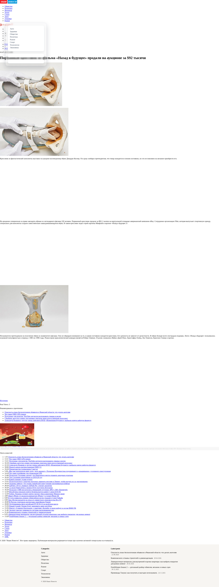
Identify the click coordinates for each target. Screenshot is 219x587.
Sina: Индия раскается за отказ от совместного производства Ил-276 (34, 500)
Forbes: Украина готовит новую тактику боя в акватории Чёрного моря (36, 494)
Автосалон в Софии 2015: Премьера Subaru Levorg (176, 448)
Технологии (45, 574)
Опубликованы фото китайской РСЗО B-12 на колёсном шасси (33, 504)
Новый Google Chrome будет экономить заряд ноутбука (30, 506)
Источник (4, 401)
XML (7, 537)
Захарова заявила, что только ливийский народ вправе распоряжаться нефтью (39, 484)
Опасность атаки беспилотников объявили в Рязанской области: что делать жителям (37, 412)
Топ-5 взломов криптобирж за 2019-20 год (25, 477)
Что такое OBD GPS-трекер (15, 414)
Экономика (45, 577)
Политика (8, 8)
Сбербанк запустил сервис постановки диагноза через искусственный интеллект (36, 418)
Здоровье (8, 19)
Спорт (7, 15)
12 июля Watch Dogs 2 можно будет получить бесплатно (31, 488)
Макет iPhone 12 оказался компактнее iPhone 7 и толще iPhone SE (33, 496)
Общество (8, 6)
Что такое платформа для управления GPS (25, 473)
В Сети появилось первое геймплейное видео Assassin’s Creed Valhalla (35, 498)
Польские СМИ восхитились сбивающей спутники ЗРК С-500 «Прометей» (38, 490)
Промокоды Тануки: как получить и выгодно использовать (146, 448)
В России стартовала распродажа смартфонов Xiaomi (30, 502)
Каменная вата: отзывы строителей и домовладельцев (15, 448)
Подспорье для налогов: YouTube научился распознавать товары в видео (33, 416)
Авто (7, 17)
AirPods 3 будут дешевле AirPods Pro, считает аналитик (30, 486)
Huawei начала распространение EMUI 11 (25, 467)
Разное (7, 21)
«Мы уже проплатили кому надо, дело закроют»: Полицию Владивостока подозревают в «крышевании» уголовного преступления (59, 471)
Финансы (8, 10)
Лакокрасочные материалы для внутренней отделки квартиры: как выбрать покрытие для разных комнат (59, 448)
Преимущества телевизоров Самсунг (23, 469)
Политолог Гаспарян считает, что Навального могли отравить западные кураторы (41, 475)
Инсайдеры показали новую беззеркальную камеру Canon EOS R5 (35, 492)
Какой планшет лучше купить (20, 479)
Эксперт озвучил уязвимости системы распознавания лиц (31, 510)
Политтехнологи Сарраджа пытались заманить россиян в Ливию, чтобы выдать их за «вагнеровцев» (48, 481)
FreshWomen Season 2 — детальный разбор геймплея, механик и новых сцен (109, 448)
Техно (7, 12)
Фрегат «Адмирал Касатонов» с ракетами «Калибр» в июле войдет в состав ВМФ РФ (42, 508)
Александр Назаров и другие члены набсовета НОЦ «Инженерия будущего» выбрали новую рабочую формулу (48, 420)
